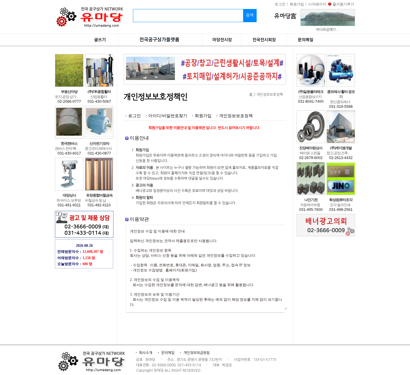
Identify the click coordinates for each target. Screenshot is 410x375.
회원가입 (297, 4)
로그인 (280, 4)
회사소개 (145, 353)
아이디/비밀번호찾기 (167, 115)
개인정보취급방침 (196, 353)
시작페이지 (317, 4)
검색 (250, 15)
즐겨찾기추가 (343, 4)
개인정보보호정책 (236, 115)
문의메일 (167, 353)
